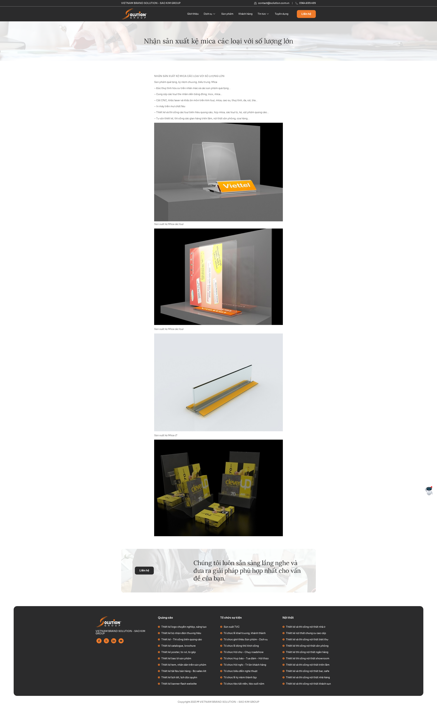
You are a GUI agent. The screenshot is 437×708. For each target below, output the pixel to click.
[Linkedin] (113, 640)
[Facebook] (99, 640)
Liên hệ (306, 14)
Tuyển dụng (281, 13)
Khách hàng (245, 13)
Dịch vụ (208, 13)
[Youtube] (121, 640)
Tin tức (262, 13)
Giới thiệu (193, 13)
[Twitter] (106, 640)
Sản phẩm (227, 13)
